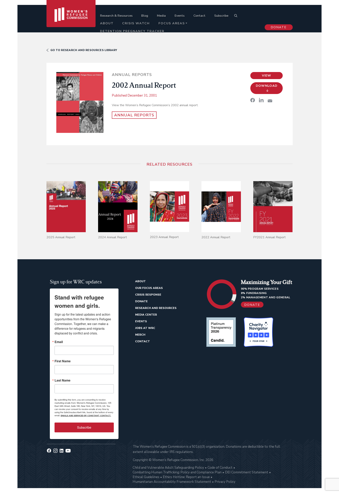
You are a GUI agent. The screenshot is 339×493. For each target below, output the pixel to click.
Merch (140, 335)
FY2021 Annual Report (269, 237)
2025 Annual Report (60, 237)
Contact (199, 16)
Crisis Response (148, 295)
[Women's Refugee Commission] (71, 20)
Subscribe (221, 16)
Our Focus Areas (149, 288)
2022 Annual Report (215, 237)
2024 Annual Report (112, 237)
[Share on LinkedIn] (261, 100)
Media (161, 16)
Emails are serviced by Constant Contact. (86, 415)
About (107, 23)
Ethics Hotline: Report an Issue (186, 477)
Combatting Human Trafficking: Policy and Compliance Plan (177, 472)
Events (180, 16)
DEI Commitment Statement (246, 472)
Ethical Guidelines (146, 477)
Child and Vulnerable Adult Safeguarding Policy (168, 468)
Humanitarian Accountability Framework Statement (172, 482)
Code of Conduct (220, 468)
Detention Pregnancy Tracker (132, 31)
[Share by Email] (270, 100)
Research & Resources (116, 16)
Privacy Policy (225, 482)
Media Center (146, 315)
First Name (63, 361)
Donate (279, 27)
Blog (144, 16)
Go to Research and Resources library (83, 50)
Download (267, 86)
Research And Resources (156, 308)
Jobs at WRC (145, 328)
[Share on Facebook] (252, 100)
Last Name (62, 380)
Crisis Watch (136, 23)
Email (59, 341)
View (266, 75)
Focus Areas (172, 23)
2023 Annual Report (164, 237)
